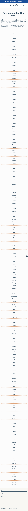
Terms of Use (11, 503)
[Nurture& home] (13, 5)
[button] (2, 5)
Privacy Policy (3, 503)
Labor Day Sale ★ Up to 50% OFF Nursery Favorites (13, 1)
